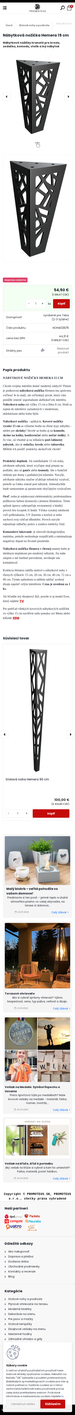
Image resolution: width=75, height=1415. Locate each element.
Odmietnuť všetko (23, 1404)
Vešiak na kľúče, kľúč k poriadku (29, 1164)
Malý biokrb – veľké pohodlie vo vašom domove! (32, 891)
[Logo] (37, 8)
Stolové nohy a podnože (34, 25)
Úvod (9, 25)
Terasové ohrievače (20, 993)
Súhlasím (53, 1404)
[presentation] (7, 96)
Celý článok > (60, 912)
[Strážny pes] (55, 351)
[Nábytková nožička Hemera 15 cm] (37, 97)
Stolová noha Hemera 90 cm (27, 779)
